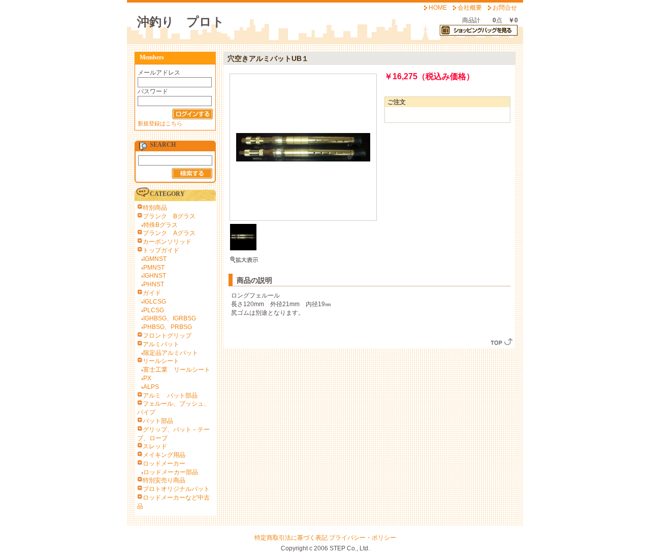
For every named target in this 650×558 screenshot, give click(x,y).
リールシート (161, 361)
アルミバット (161, 344)
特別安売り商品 (164, 480)
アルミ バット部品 (170, 395)
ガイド (152, 293)
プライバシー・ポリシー (362, 537)
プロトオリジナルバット (176, 489)
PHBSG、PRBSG (167, 327)
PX (147, 378)
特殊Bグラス (160, 224)
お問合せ (505, 7)
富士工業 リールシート (176, 369)
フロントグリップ (167, 335)
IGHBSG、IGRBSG (169, 318)
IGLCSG (154, 301)
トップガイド (161, 250)
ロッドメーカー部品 (170, 472)
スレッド (155, 446)
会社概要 (470, 7)
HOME (438, 7)
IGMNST (155, 258)
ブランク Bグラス (169, 216)
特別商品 (155, 207)
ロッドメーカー (164, 463)
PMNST (154, 267)
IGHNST (154, 275)
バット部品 (158, 420)
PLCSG (153, 310)
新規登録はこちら (160, 123)
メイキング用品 (164, 454)
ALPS (151, 386)
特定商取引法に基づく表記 (291, 537)
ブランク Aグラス (169, 233)
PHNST (153, 284)
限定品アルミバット (170, 352)
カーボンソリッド (167, 241)
